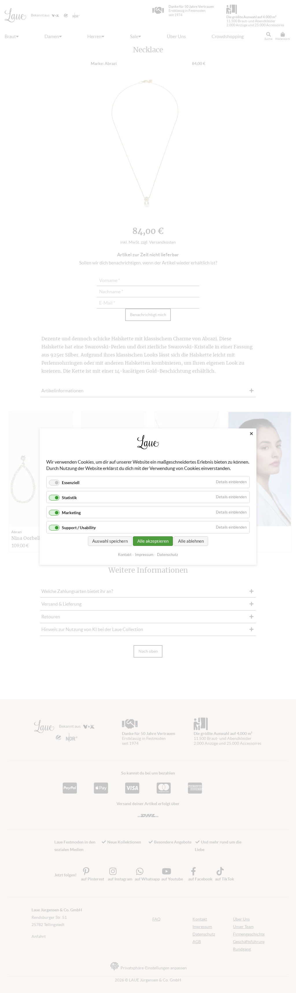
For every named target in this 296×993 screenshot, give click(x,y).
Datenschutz (167, 554)
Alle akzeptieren (153, 540)
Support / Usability (79, 527)
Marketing (71, 512)
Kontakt (125, 554)
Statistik (69, 497)
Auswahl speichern (110, 540)
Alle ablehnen (191, 540)
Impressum (144, 554)
